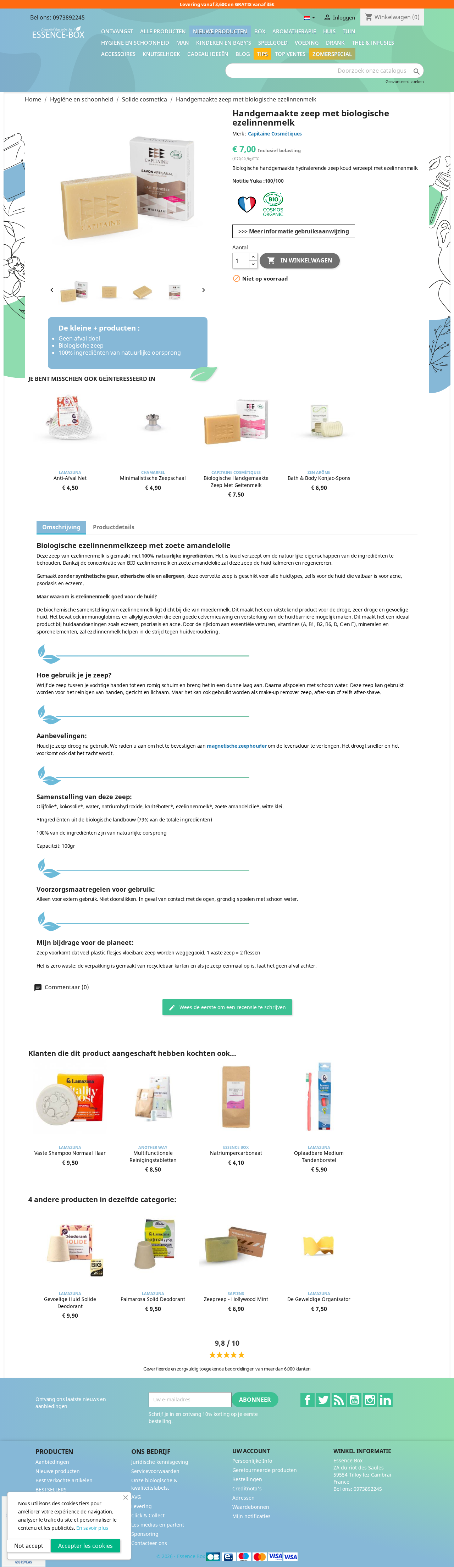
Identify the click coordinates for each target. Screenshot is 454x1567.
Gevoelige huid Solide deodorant (70, 1302)
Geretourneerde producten (264, 1470)
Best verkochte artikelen (64, 1480)
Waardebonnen (250, 1507)
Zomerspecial (332, 53)
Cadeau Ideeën (207, 53)
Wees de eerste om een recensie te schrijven (232, 1007)
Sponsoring (145, 1533)
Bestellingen (247, 1479)
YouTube (354, 1400)
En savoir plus (92, 1527)
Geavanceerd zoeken (405, 81)
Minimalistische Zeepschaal (153, 478)
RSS (339, 1400)
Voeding (307, 42)
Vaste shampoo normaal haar (70, 1153)
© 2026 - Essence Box (181, 1556)
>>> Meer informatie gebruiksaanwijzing (293, 231)
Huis (329, 31)
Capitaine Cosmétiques (275, 133)
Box (259, 31)
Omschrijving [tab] (61, 527)
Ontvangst (117, 31)
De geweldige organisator (318, 1299)
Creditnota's (247, 1488)
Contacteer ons (149, 1543)
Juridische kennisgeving (159, 1461)
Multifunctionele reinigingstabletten (153, 1156)
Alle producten (163, 31)
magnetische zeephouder (236, 745)
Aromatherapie (294, 31)
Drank (335, 42)
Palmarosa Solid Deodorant (153, 1299)
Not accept (28, 1546)
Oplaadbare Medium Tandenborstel (319, 1156)
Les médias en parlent (157, 1524)
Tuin (349, 31)
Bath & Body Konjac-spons (319, 478)
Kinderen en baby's (223, 42)
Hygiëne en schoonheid (135, 42)
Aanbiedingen (52, 1461)
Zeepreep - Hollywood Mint (236, 1299)
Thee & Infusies (373, 42)
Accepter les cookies (85, 1546)
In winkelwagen (299, 260)
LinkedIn (385, 1400)
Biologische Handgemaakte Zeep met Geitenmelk (236, 481)
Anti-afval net (70, 478)
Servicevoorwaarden (155, 1471)
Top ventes (290, 53)
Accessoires (118, 53)
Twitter (323, 1400)
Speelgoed (273, 42)
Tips (262, 53)
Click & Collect (148, 1515)
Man (182, 42)
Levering (141, 1506)
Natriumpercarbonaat (236, 1153)
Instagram (370, 1400)
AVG (136, 1497)
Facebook (307, 1400)
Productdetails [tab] (113, 527)
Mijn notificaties (251, 1516)
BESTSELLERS (51, 1489)
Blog (243, 53)
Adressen (243, 1497)
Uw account (251, 1451)
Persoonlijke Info (252, 1460)
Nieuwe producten (220, 31)
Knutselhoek (161, 53)
